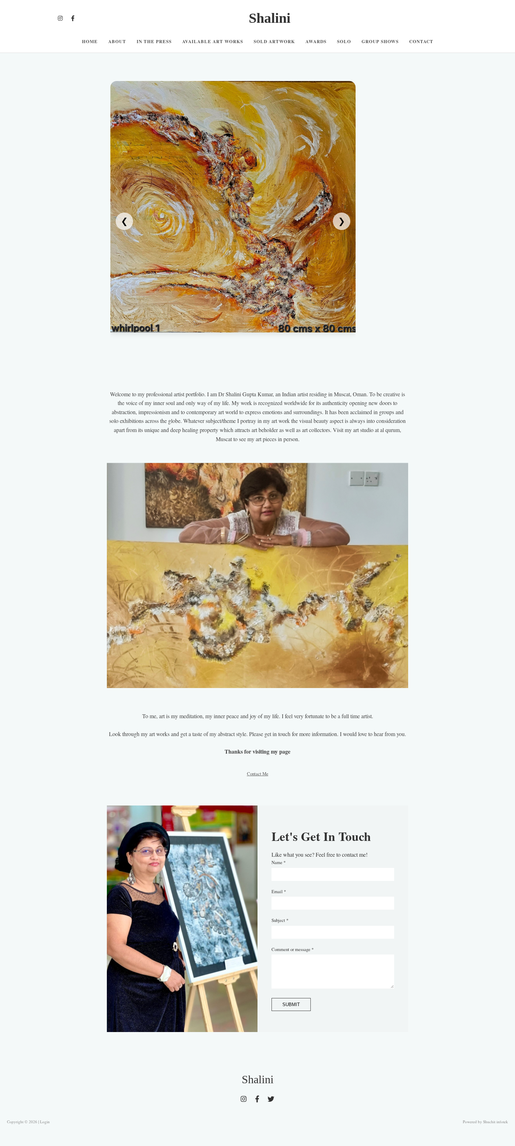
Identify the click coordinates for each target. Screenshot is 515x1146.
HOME (90, 41)
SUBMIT (291, 1004)
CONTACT (421, 41)
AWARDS (316, 41)
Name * (279, 862)
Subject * (280, 920)
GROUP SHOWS (380, 41)
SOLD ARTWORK (274, 41)
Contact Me (257, 773)
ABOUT (117, 41)
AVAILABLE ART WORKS (212, 41)
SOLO (344, 41)
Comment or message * (293, 949)
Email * (279, 891)
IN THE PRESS (154, 41)
